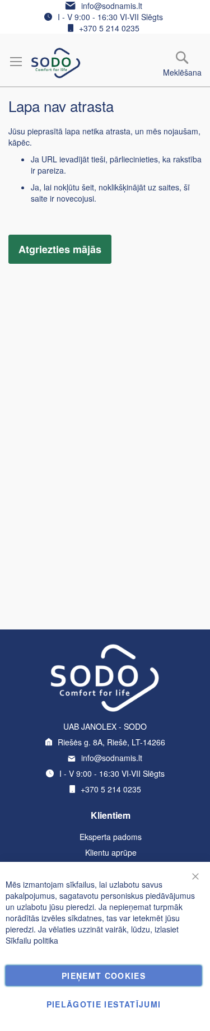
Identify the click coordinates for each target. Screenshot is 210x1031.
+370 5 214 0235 (109, 28)
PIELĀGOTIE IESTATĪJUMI (103, 1004)
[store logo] (56, 63)
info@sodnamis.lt (111, 5)
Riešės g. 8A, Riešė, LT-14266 (111, 742)
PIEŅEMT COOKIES (104, 975)
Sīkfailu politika (32, 940)
